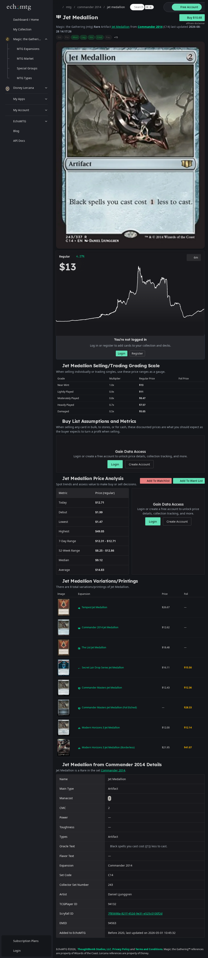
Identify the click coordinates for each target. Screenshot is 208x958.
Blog (16, 131)
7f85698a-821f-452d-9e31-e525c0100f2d (135, 913)
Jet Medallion (121, 27)
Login (17, 951)
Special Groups (27, 68)
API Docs (19, 141)
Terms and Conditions (148, 949)
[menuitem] (26, 19)
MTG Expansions (28, 49)
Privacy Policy (121, 949)
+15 (116, 37)
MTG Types (24, 78)
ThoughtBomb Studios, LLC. (95, 949)
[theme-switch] (167, 7)
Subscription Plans (26, 941)
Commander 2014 (150, 27)
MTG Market (25, 58)
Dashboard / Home (26, 19)
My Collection (22, 29)
